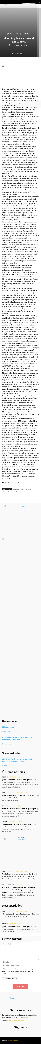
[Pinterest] (21, 62)
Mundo (4, 765)
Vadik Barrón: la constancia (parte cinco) (17, 874)
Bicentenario (6, 731)
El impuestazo (8, 727)
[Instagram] (19, 1031)
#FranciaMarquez (8, 492)
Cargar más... (20, 986)
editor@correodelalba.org (16, 1021)
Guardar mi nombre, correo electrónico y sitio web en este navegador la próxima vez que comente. (19, 971)
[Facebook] (11, 62)
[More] (36, 62)
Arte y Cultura (8, 793)
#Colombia (28, 489)
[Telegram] (31, 62)
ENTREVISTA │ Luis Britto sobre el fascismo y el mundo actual (17, 760)
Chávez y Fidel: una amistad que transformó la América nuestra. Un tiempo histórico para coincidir (19, 889)
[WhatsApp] (26, 62)
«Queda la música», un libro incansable (16, 795)
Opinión (5, 777)
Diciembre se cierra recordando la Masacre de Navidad (17, 738)
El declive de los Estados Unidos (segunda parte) (20, 809)
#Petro (17, 492)
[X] (16, 62)
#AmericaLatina (18, 489)
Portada (25, 33)
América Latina (14, 33)
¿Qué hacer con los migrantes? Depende (17, 780)
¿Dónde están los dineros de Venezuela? (17, 824)
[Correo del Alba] (10, 45)
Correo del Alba (21, 46)
